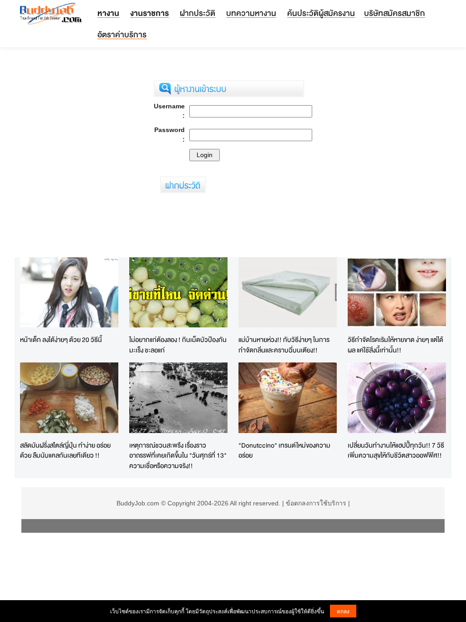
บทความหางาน (251, 13)
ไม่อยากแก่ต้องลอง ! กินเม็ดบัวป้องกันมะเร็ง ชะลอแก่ (178, 344)
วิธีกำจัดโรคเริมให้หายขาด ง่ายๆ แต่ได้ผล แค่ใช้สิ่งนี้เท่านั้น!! (395, 344)
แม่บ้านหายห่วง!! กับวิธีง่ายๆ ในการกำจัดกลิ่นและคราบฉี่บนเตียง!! (283, 344)
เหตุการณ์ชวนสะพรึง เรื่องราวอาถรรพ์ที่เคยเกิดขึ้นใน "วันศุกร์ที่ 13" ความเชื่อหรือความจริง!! (178, 455)
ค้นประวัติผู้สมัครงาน (321, 13)
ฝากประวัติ (197, 13)
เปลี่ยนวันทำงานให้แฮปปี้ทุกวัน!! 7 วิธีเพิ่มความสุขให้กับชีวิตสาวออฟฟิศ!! (396, 450)
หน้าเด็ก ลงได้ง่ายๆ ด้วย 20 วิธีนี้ (61, 339)
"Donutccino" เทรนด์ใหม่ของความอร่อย (284, 450)
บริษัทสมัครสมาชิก (394, 13)
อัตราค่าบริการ (122, 34)
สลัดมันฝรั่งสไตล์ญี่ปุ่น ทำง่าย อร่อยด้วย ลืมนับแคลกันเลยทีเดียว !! (65, 450)
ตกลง (343, 611)
